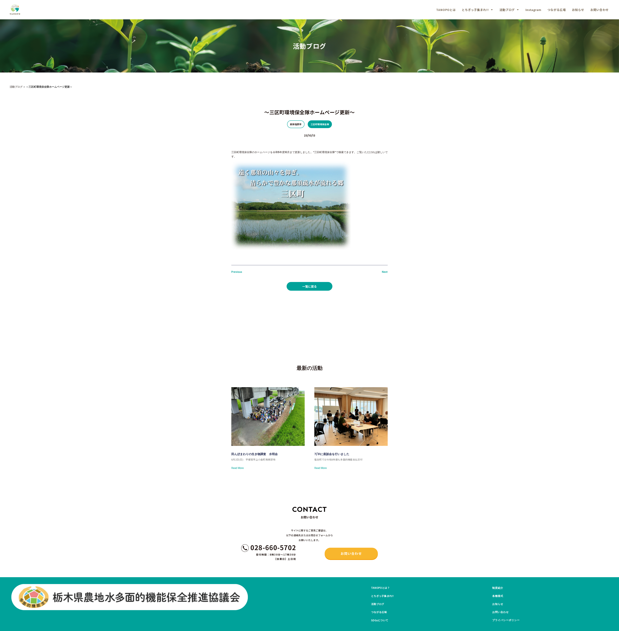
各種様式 (497, 595)
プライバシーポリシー (506, 620)
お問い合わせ (599, 10)
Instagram (533, 10)
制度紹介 (497, 587)
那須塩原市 (296, 124)
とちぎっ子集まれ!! (475, 10)
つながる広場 (556, 10)
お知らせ (578, 10)
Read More (237, 468)
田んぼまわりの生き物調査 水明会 (254, 454)
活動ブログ (507, 10)
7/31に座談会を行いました (331, 454)
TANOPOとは (446, 10)
